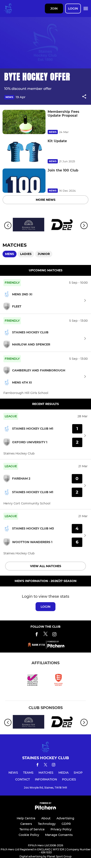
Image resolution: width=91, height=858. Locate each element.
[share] (84, 97)
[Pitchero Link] (55, 646)
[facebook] (37, 765)
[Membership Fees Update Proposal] (24, 122)
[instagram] (53, 765)
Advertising (65, 818)
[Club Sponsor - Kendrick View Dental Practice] (28, 225)
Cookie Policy (29, 835)
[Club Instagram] (54, 635)
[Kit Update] (24, 151)
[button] (84, 97)
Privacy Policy (61, 829)
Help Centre (26, 818)
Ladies (26, 254)
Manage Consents (59, 835)
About (46, 818)
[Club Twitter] (45, 635)
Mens (9, 254)
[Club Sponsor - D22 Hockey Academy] (62, 225)
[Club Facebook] (36, 635)
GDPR (66, 824)
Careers (26, 824)
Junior (44, 254)
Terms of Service (32, 829)
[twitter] (45, 765)
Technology (47, 824)
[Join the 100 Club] (24, 180)
